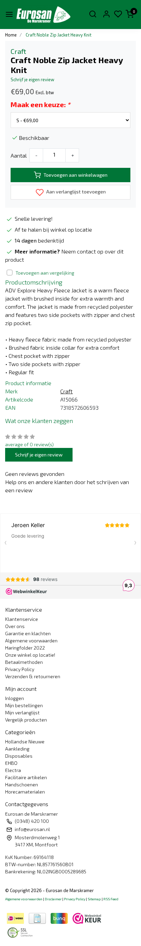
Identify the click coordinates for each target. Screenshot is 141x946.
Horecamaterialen (25, 792)
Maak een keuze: (40, 104)
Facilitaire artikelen (26, 777)
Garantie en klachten (28, 633)
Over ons (15, 626)
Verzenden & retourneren (32, 676)
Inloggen (14, 698)
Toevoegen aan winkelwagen (75, 175)
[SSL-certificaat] (21, 932)
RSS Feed (110, 899)
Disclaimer (53, 899)
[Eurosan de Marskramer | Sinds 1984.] (43, 14)
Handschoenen (21, 784)
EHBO (11, 763)
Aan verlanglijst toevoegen (75, 191)
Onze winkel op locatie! (30, 655)
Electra (13, 770)
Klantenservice (21, 619)
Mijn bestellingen (24, 705)
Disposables (19, 756)
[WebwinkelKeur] (87, 917)
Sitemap (94, 899)
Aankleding (17, 749)
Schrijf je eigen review (32, 79)
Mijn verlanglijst (22, 712)
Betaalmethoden (24, 662)
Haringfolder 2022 (25, 648)
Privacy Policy (19, 669)
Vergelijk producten (26, 720)
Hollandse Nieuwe (24, 741)
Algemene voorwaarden (31, 640)
